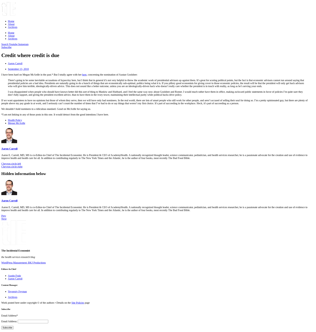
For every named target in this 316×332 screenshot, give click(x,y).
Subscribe (7, 327)
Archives (12, 27)
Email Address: (9, 321)
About (11, 24)
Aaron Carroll (9, 148)
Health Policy (15, 120)
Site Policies (77, 302)
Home (11, 21)
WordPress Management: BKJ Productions (23, 262)
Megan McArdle (16, 123)
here (84, 74)
